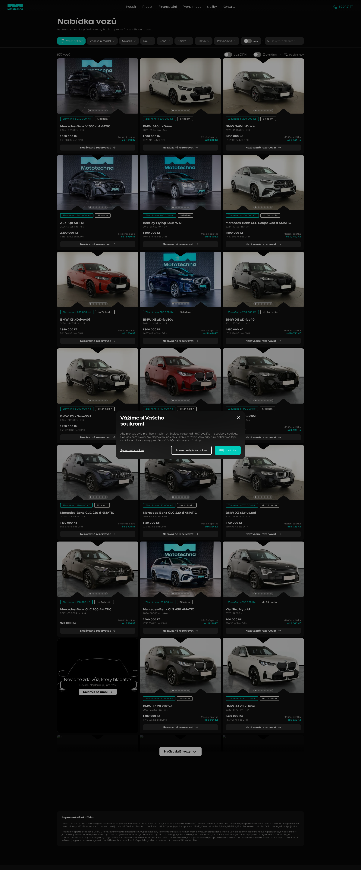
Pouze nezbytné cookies (191, 450)
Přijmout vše (227, 450)
